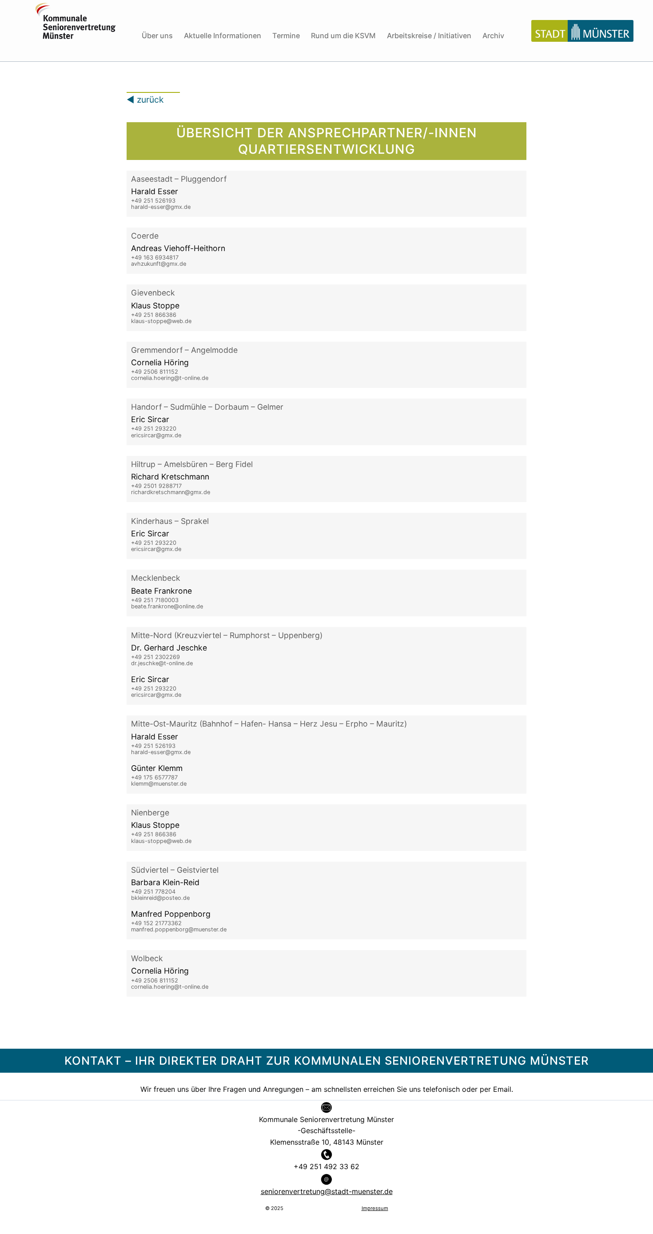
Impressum (375, 1208)
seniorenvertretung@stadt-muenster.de (327, 1191)
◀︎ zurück (145, 99)
